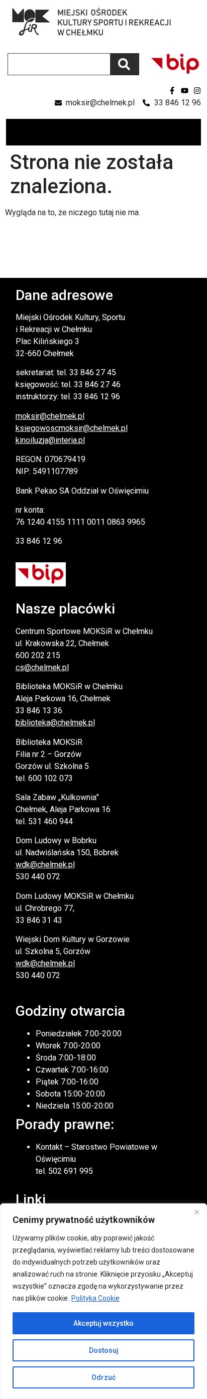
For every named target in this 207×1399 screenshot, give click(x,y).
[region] (103, 1301)
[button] (192, 132)
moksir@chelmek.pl (50, 416)
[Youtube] (184, 90)
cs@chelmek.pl (42, 667)
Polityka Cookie (95, 1298)
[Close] (196, 1212)
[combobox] (59, 64)
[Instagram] (197, 90)
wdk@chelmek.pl (45, 864)
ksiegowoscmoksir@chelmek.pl (72, 428)
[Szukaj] (125, 64)
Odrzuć (103, 1377)
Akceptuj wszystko (103, 1323)
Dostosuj (104, 1350)
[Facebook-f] (172, 90)
